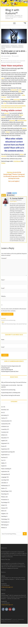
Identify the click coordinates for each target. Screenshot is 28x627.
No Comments (5, 58)
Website (3, 296)
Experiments (4, 454)
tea (2, 97)
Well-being (4, 524)
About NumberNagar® (7, 369)
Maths (3, 488)
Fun (2, 460)
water (2, 78)
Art (2, 412)
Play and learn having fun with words (10, 395)
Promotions (4, 499)
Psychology (4, 502)
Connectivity (14, 45)
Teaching (3, 516)
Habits (3, 463)
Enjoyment (4, 443)
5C (2, 407)
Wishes (3, 527)
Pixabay (3, 163)
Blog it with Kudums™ (12, 11)
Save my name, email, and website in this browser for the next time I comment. (13, 309)
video (4, 103)
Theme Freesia (21, 619)
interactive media (21, 120)
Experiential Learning (17, 46)
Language (3, 477)
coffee (23, 95)
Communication (5, 45)
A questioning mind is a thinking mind (10, 392)
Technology (4, 519)
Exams (3, 446)
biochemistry (6, 99)
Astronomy (4, 415)
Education (8, 46)
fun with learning (8, 62)
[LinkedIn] (5, 205)
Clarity (3, 418)
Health (3, 466)
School (3, 505)
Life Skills (3, 482)
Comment (4, 258)
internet (24, 128)
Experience (4, 449)
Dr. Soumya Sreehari (6, 56)
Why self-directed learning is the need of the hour (13, 382)
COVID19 (3, 426)
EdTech (3, 46)
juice (4, 97)
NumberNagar (5, 491)
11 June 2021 (16, 56)
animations (12, 120)
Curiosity (20, 45)
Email (3, 288)
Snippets (3, 513)
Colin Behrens (17, 161)
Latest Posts (11, 195)
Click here (10, 172)
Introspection (4, 474)
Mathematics (4, 485)
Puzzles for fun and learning (8, 389)
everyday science (15, 60)
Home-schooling (5, 468)
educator (6, 113)
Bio (4, 195)
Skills (2, 510)
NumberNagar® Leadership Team (9, 371)
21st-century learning (7, 60)
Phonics (3, 496)
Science (3, 48)
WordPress (3, 621)
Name (3, 280)
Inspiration (4, 471)
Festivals (3, 457)
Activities (3, 409)
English (3, 440)
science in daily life (17, 62)
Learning (3, 480)
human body (14, 89)
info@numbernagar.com (7, 587)
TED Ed (7, 132)
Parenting (3, 494)
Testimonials (4, 522)
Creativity (4, 429)
